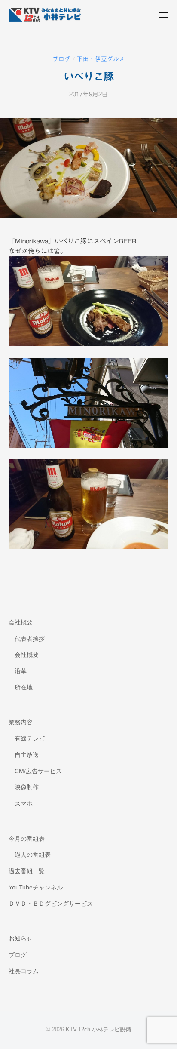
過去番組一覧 (27, 871)
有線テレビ (30, 738)
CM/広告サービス (38, 771)
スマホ (24, 803)
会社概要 (21, 622)
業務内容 (21, 722)
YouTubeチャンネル (36, 887)
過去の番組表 (33, 855)
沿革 (21, 671)
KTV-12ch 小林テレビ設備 (98, 1029)
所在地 (24, 687)
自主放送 (27, 755)
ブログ (61, 59)
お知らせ (21, 938)
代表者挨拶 (30, 639)
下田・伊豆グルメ (101, 59)
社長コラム (24, 971)
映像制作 (27, 787)
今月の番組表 (27, 839)
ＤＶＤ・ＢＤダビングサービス (51, 904)
